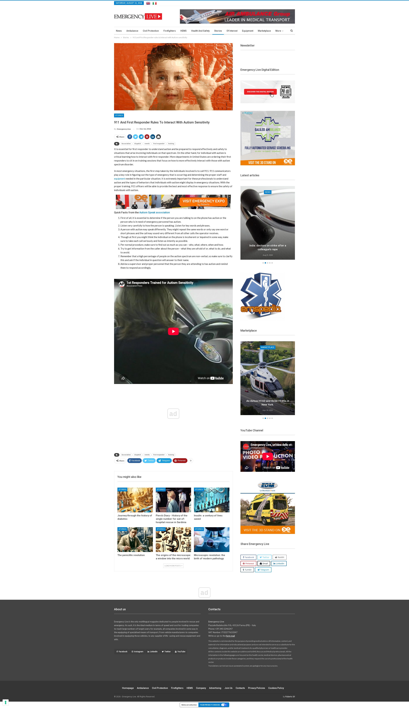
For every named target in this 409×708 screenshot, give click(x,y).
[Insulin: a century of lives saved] (211, 500)
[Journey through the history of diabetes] (135, 500)
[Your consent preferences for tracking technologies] (6, 702)
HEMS (183, 31)
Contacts (240, 688)
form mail (230, 636)
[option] (267, 223)
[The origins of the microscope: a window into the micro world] (173, 539)
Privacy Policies (256, 688)
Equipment (247, 31)
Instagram (138, 652)
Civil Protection (151, 31)
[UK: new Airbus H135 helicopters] (267, 378)
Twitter (168, 652)
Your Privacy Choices (210, 705)
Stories (218, 31)
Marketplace (264, 31)
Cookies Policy (276, 688)
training (171, 144)
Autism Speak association (154, 212)
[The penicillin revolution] (135, 539)
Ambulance (132, 31)
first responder (159, 144)
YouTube (181, 652)
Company (201, 688)
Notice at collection (189, 705)
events (147, 144)
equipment (119, 178)
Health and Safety (200, 31)
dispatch (137, 144)
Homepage (128, 688)
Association (126, 144)
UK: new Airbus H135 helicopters (268, 404)
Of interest (232, 31)
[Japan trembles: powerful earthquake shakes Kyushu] (267, 223)
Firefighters (169, 31)
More (278, 31)
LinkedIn (154, 652)
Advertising (215, 688)
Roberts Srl (290, 697)
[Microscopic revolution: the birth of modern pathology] (211, 539)
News (119, 31)
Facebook (123, 652)
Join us (228, 688)
